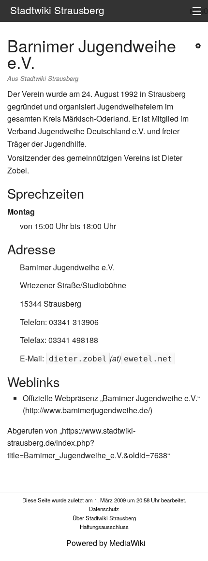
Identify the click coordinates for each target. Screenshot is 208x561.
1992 (129, 93)
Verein (33, 93)
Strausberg (167, 93)
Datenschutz (104, 509)
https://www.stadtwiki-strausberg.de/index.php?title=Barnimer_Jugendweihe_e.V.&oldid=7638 (87, 443)
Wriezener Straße (50, 285)
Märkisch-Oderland (95, 118)
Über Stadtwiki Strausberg (104, 518)
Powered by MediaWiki (106, 542)
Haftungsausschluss (104, 526)
